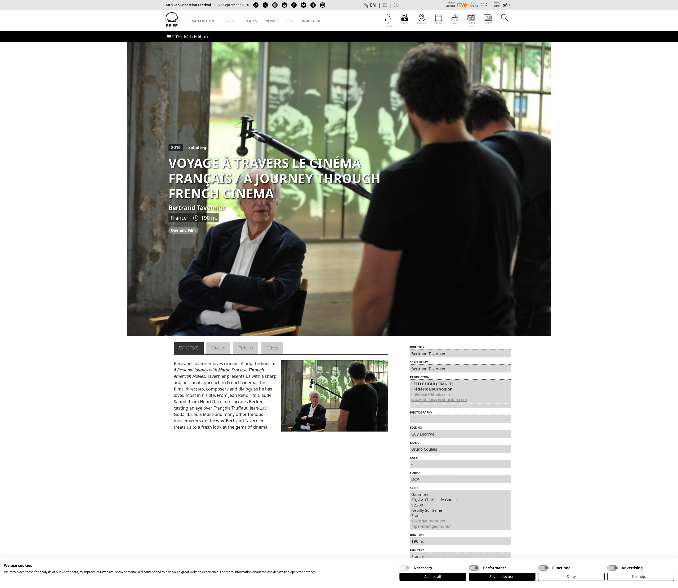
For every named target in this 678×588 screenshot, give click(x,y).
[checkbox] (404, 568)
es (385, 5)
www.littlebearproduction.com (439, 399)
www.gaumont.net (428, 520)
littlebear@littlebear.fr (430, 394)
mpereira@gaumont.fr (431, 526)
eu (396, 5)
